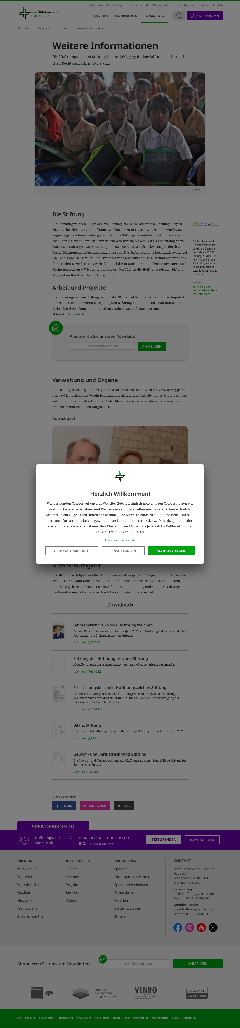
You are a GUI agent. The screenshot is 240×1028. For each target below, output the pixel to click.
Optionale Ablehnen (72, 551)
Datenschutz (128, 539)
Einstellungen (123, 551)
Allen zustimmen (171, 550)
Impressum (111, 539)
